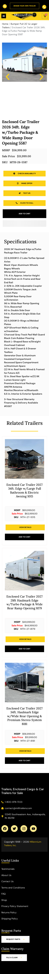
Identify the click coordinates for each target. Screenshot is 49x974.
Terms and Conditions (13, 887)
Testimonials (7, 868)
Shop (4, 900)
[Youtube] (33, 828)
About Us (6, 875)
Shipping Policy (9, 918)
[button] (7, 77)
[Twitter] (14, 828)
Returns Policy (8, 912)
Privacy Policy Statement (14, 906)
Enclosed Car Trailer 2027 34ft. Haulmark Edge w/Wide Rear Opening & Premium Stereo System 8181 (24, 716)
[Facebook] (4, 828)
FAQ (3, 893)
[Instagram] (23, 828)
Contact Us (7, 881)
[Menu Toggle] (3, 16)
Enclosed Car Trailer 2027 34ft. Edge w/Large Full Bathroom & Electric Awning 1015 (24, 490)
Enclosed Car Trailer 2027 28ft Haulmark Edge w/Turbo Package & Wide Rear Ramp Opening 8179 (24, 602)
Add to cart (24, 213)
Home (5, 23)
